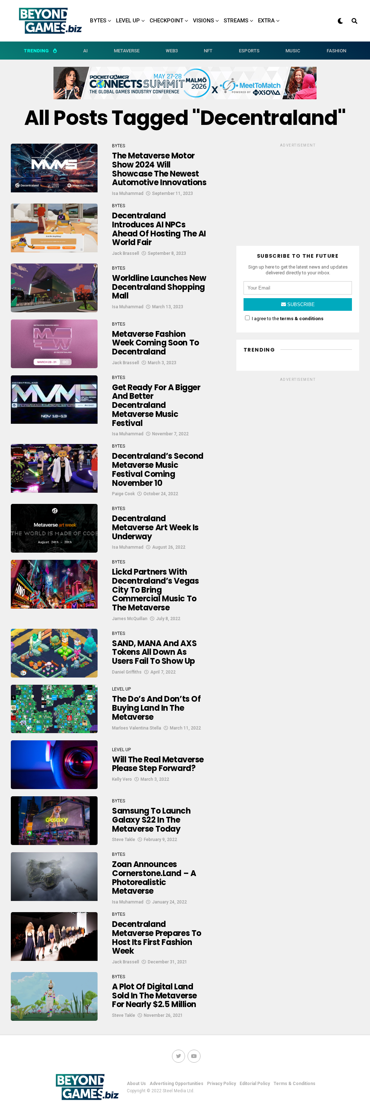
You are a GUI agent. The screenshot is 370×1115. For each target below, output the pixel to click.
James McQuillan (129, 618)
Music (292, 50)
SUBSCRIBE (300, 304)
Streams (236, 20)
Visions (203, 20)
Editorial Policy (255, 1083)
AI (85, 50)
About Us (136, 1083)
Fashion (336, 50)
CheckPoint (166, 20)
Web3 (172, 50)
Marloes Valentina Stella (136, 728)
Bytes (98, 20)
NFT (208, 50)
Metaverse (126, 50)
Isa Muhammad (127, 193)
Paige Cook (123, 493)
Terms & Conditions (294, 1083)
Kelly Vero (122, 779)
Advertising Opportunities (176, 1083)
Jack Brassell (125, 253)
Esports (249, 50)
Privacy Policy (221, 1083)
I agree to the (287, 318)
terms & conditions (301, 318)
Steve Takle (123, 839)
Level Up (128, 20)
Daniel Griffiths (127, 672)
